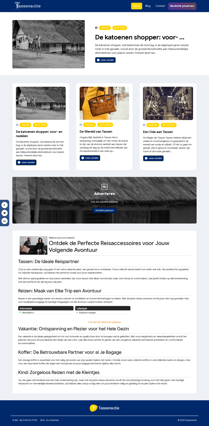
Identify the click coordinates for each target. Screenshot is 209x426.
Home (136, 6)
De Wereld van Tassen (96, 132)
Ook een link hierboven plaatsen (104, 322)
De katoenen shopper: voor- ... (139, 37)
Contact (160, 6)
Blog (147, 6)
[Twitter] (4, 213)
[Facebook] (4, 205)
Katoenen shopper (87, 312)
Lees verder (107, 60)
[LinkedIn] (4, 221)
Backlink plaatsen (104, 210)
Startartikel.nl (28, 312)
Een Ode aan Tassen (158, 132)
